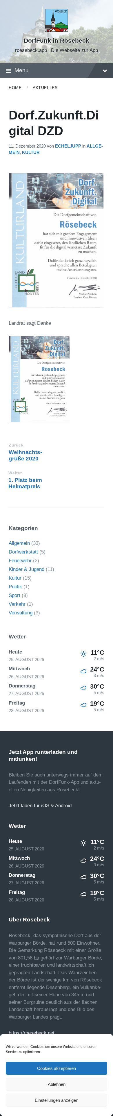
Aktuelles (45, 87)
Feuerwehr (20, 560)
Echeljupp (68, 146)
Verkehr (17, 604)
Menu (21, 70)
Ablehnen (56, 1084)
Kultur (31, 152)
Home (15, 87)
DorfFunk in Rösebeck (56, 40)
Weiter (15, 473)
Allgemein (19, 543)
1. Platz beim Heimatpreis (25, 483)
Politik (15, 586)
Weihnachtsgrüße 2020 (25, 455)
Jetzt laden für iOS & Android (40, 805)
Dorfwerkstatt (23, 552)
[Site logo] (56, 30)
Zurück (16, 445)
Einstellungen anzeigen (56, 1100)
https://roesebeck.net (31, 1033)
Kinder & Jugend (26, 569)
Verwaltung (20, 613)
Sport (14, 595)
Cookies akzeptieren (56, 1068)
